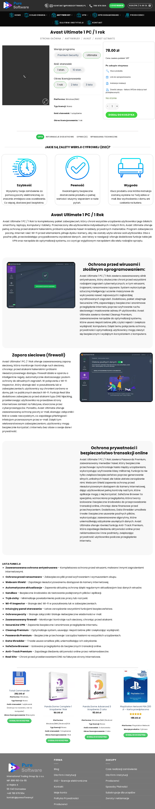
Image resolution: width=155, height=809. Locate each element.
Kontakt (97, 22)
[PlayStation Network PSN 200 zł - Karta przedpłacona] (136, 686)
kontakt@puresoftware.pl (20, 797)
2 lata (74, 84)
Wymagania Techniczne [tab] (103, 136)
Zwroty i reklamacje (117, 798)
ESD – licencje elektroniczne (70, 781)
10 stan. (77, 70)
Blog (56, 769)
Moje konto (60, 792)
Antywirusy (64, 15)
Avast (87, 38)
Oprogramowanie (108, 15)
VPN (84, 15)
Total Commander (19, 690)
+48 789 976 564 (16, 793)
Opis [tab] (40, 136)
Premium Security (68, 55)
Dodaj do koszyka (121, 114)
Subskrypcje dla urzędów (120, 792)
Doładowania (37, 15)
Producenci (137, 15)
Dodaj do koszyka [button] (19, 721)
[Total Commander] (19, 678)
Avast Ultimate (105, 38)
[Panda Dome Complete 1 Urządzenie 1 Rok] (58, 686)
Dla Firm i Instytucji (71, 22)
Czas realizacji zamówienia (121, 769)
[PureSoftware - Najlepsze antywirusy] (21, 5)
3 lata (89, 84)
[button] (117, 5)
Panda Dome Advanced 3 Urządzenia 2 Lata (97, 708)
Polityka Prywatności (66, 798)
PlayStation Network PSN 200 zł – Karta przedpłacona (135, 708)
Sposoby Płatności (116, 786)
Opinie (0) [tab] (82, 136)
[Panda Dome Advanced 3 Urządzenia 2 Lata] (97, 686)
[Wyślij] (46, 5)
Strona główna (50, 38)
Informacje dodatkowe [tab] (60, 136)
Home (18, 15)
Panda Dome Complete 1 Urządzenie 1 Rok (58, 708)
